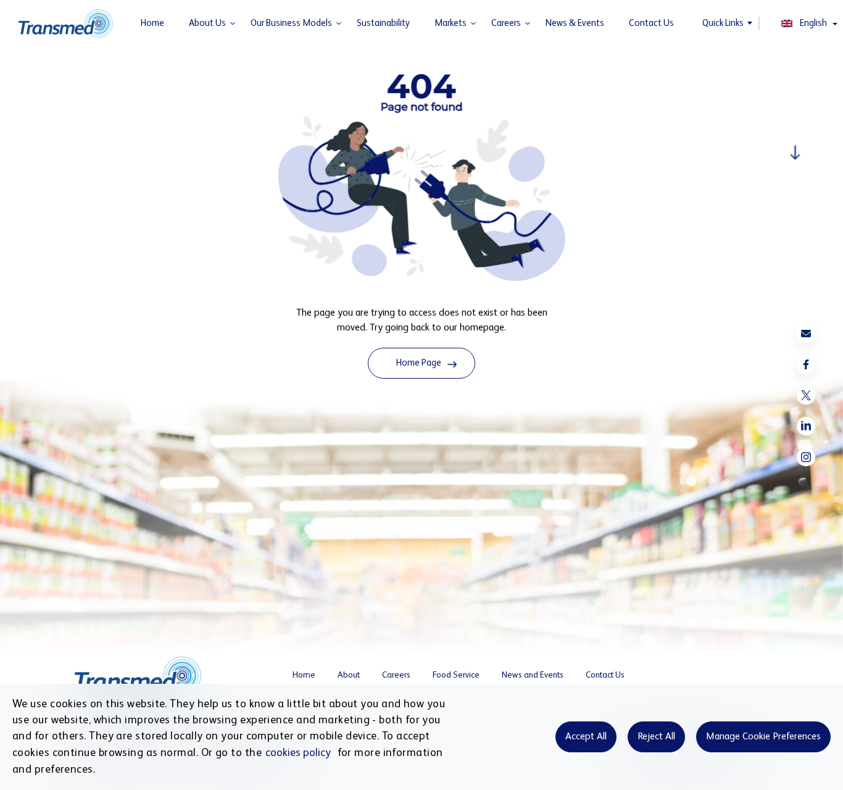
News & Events (575, 23)
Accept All (586, 737)
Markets (450, 23)
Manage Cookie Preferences (763, 737)
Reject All (656, 737)
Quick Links (723, 23)
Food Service (456, 675)
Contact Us (651, 23)
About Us (207, 23)
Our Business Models (291, 23)
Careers (506, 23)
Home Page (418, 363)
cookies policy (298, 752)
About (349, 675)
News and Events (532, 675)
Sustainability (383, 23)
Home (152, 23)
